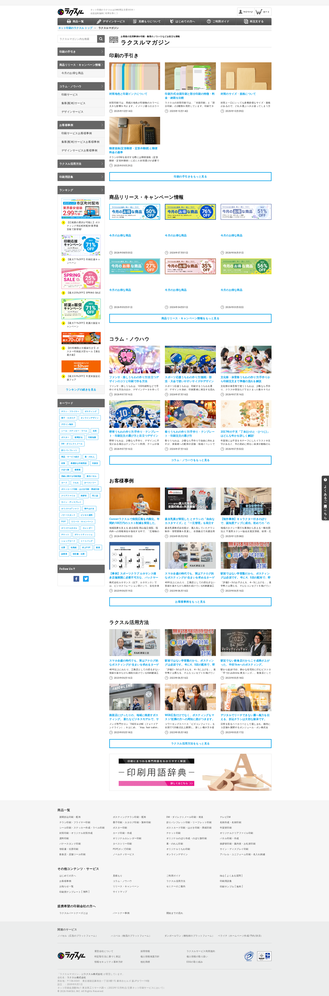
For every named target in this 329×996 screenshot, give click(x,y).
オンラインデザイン (90, 418)
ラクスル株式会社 (93, 974)
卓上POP (86, 547)
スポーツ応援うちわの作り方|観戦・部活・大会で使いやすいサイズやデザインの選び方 (189, 381)
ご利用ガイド (173, 875)
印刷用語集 (66, 176)
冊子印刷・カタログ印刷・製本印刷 (132, 822)
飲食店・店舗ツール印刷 (72, 854)
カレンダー (88, 528)
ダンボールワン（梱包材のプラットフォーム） (189, 936)
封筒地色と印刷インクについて (128, 93)
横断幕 (78, 470)
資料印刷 (64, 838)
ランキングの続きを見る (81, 389)
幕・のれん (90, 457)
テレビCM (225, 817)
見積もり (117, 875)
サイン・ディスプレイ (71, 502)
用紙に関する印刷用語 (71, 476)
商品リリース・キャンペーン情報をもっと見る (190, 318)
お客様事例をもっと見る (190, 601)
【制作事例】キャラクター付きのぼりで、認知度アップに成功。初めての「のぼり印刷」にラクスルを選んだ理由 (245, 522)
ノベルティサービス (123, 854)
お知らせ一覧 (66, 886)
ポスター (65, 437)
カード (64, 483)
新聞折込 (79, 437)
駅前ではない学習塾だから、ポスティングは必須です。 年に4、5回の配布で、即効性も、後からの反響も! (246, 577)
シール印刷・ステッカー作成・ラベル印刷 (82, 827)
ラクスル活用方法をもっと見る (190, 743)
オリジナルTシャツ (70, 509)
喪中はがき (89, 509)
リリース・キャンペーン (82, 521)
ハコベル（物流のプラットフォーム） (131, 936)
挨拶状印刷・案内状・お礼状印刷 (238, 843)
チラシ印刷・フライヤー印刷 (74, 822)
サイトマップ (120, 891)
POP (63, 521)
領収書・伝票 (79, 554)
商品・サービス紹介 (70, 457)
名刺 (95, 431)
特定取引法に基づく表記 (107, 956)
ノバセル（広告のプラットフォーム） (77, 936)
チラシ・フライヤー (70, 411)
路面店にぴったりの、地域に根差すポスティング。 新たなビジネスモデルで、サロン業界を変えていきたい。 (134, 719)
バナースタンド (68, 515)
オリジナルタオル (69, 528)
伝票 (63, 547)
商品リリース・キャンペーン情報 (80, 64)
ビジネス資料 (87, 515)
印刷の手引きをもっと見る (190, 176)
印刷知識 (92, 437)
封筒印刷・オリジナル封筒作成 (76, 833)
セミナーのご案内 (175, 886)
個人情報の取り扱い (197, 956)
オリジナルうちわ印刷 (178, 849)
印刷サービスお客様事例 (76, 133)
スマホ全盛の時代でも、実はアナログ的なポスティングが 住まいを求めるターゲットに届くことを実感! (190, 577)
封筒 (63, 463)
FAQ (230, 875)
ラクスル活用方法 (70, 163)
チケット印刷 (173, 833)
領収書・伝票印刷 (68, 849)
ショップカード (68, 541)
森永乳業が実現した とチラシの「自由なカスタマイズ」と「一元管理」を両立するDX (190, 522)
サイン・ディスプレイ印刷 (234, 849)
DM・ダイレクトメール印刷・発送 (184, 817)
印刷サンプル (230, 886)
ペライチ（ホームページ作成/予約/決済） (240, 936)
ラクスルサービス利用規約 (201, 951)
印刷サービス (69, 94)
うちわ (76, 483)
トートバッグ (87, 541)
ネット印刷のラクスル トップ (75, 27)
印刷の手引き (67, 51)
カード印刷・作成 (122, 833)
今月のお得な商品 (72, 73)
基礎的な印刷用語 (79, 463)
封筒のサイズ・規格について (238, 93)
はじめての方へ (67, 875)
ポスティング (91, 411)
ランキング (66, 190)
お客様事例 (66, 125)
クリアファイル (68, 496)
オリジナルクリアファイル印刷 (236, 833)
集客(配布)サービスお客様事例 (80, 141)
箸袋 (98, 547)
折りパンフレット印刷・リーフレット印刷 (189, 822)
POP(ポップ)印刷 (122, 849)
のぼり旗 (65, 470)
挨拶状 (84, 496)
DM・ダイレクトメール (71, 444)
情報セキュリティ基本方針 (108, 962)
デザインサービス (72, 111)
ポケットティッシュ (84, 534)
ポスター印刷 (120, 827)
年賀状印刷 (226, 827)
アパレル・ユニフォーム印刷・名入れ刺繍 (242, 854)
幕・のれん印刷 (174, 843)
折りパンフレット (69, 450)
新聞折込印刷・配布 (70, 817)
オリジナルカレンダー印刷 (127, 838)
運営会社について (103, 951)
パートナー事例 (121, 913)
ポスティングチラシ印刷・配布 (129, 817)
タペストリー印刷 (122, 843)
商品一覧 (63, 810)
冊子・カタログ (68, 418)
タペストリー (90, 483)
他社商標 (145, 962)
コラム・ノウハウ (70, 86)
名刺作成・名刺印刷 (230, 822)
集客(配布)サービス (73, 103)
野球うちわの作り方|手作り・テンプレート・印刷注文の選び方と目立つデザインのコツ (134, 435)
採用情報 (145, 951)
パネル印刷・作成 (229, 838)
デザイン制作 (67, 424)
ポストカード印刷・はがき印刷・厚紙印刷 (80, 489)
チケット (65, 534)
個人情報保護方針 (150, 956)
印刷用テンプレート (73, 891)
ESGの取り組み (195, 962)
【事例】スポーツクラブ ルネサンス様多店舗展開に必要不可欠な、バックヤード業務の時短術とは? (133, 577)
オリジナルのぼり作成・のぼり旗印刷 (186, 838)
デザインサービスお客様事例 (79, 150)
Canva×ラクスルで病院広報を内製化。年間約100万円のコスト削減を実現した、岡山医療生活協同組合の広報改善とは (134, 522)
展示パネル (92, 476)
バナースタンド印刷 (70, 843)
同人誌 (95, 496)
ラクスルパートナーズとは (73, 913)
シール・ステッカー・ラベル (74, 431)
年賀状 (95, 463)
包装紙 (74, 547)
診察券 (64, 554)
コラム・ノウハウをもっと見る (190, 460)
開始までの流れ (174, 913)
